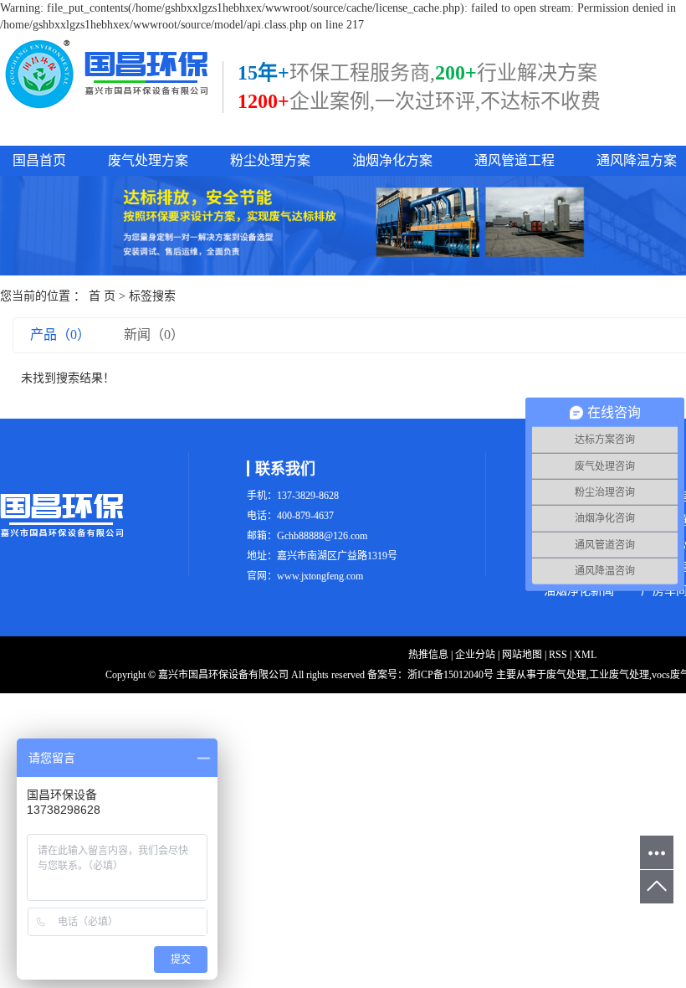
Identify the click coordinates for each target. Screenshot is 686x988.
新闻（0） (154, 334)
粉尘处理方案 (270, 160)
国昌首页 (39, 160)
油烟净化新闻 (579, 590)
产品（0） (60, 334)
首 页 (102, 296)
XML (585, 655)
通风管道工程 (514, 160)
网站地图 (522, 655)
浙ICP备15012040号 (450, 675)
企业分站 (475, 655)
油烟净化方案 (392, 160)
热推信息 (428, 655)
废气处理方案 (148, 160)
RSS (558, 655)
